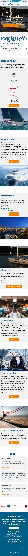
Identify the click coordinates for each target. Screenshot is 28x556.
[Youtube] (18, 553)
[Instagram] (10, 553)
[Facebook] (13, 553)
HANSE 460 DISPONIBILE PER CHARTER (14, 473)
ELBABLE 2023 (6, 486)
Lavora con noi (17, 1)
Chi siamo (9, 1)
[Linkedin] (15, 553)
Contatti (24, 1)
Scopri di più (5, 467)
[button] (26, 4)
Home (4, 1)
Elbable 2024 (6, 459)
